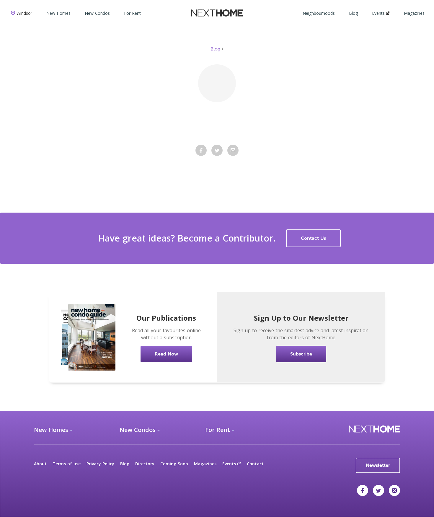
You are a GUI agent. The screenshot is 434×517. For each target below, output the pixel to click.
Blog (353, 13)
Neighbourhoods (319, 13)
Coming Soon (174, 464)
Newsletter (378, 465)
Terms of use (67, 464)
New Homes (58, 13)
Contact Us (313, 238)
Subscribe (301, 354)
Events (378, 13)
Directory (144, 464)
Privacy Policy (100, 464)
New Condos (97, 13)
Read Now (166, 354)
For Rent (132, 13)
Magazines (414, 13)
